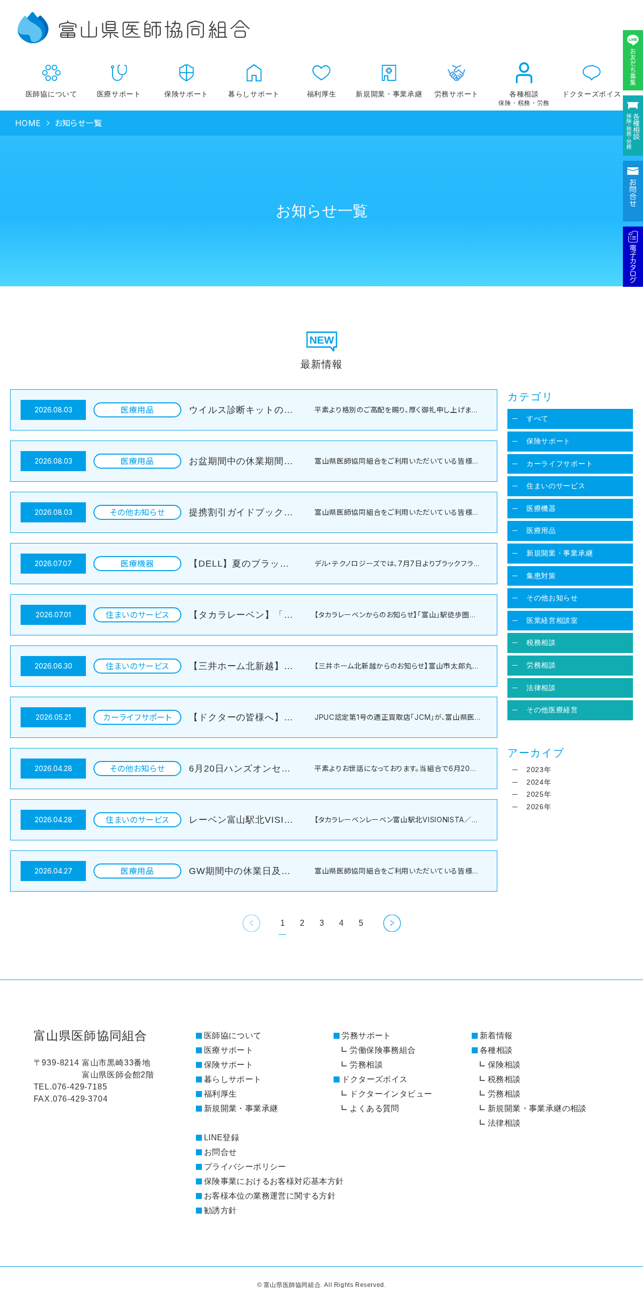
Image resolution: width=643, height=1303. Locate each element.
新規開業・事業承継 (389, 94)
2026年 (539, 807)
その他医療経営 (552, 710)
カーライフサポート (559, 464)
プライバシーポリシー (245, 1166)
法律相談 (541, 688)
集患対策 (541, 576)
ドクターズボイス (591, 94)
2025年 (539, 794)
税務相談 (541, 642)
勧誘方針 (220, 1210)
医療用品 (541, 530)
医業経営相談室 (552, 620)
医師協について (51, 94)
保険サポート (186, 94)
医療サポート (119, 94)
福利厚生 (322, 94)
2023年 (539, 770)
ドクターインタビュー (391, 1094)
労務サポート (366, 1035)
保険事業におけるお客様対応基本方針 (274, 1181)
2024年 (539, 782)
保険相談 (504, 1064)
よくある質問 (374, 1108)
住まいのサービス (556, 486)
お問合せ (220, 1152)
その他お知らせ (552, 598)
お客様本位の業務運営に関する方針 (270, 1195)
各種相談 (524, 98)
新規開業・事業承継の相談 (537, 1108)
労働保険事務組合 (382, 1050)
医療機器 (541, 508)
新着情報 (496, 1035)
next (392, 923)
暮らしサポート (254, 94)
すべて (537, 418)
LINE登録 (221, 1137)
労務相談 (541, 665)
